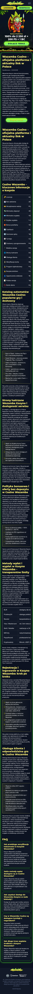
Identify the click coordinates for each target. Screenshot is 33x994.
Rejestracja (24, 8)
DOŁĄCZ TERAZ (16, 43)
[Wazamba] (15, 3)
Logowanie (8, 8)
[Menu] (29, 3)
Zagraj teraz (16, 120)
